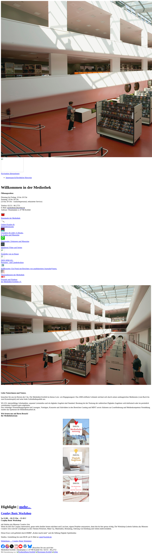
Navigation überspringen (10, 174)
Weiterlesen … (16, 541)
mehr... (25, 507)
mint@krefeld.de (45, 537)
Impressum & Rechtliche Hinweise (19, 178)
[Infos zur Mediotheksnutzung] (76, 444)
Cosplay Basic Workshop (16, 513)
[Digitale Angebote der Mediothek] (76, 460)
